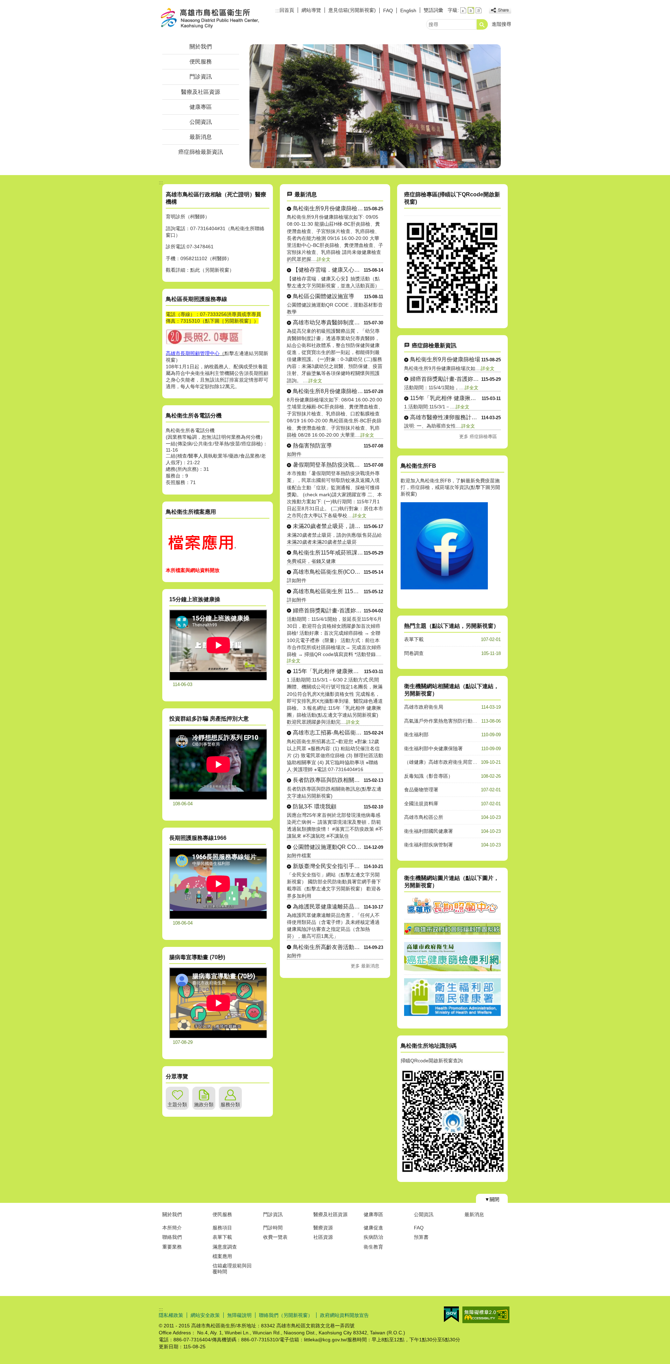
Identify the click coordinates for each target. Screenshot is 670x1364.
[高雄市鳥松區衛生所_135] (201, 560)
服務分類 (230, 1104)
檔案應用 (222, 1256)
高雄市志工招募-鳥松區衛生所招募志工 (328, 733)
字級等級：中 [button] (471, 10)
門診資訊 (200, 77)
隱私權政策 (171, 1315)
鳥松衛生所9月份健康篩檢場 (445, 359)
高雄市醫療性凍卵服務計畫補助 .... (445, 417)
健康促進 (373, 1227)
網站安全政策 (205, 1315)
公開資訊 (200, 122)
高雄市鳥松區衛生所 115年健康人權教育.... (328, 591)
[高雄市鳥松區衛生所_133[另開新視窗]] (204, 343)
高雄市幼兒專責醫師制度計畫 (328, 322)
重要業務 (172, 1247)
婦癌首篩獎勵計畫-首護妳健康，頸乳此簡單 (328, 610)
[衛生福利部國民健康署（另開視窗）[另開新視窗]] (452, 1014)
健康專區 (200, 107)
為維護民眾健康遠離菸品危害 (328, 907)
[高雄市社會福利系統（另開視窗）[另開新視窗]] (452, 933)
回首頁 (287, 10)
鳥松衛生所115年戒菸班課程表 (328, 553)
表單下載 (414, 639)
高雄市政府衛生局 (423, 707)
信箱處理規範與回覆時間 (232, 1268)
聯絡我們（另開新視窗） (286, 1315)
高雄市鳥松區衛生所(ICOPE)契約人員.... (328, 572)
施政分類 (204, 1104)
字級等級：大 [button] (479, 10)
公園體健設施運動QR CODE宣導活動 (328, 847)
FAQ (388, 10)
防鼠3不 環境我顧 (314, 806)
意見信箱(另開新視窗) (352, 10)
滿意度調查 (225, 1247)
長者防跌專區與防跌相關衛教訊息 (328, 780)
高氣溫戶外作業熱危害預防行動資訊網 (445, 721)
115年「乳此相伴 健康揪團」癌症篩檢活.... (328, 671)
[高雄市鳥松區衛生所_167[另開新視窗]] (444, 587)
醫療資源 (323, 1227)
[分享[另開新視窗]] (500, 10)
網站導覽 (311, 10)
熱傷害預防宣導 (312, 446)
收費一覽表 (275, 1237)
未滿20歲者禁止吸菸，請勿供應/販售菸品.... (328, 526)
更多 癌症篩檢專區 (478, 436)
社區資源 (323, 1237)
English (408, 10)
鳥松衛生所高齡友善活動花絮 (328, 947)
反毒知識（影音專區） (428, 776)
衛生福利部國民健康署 (428, 831)
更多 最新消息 (365, 966)
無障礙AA (485, 1314)
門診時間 (273, 1227)
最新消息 (200, 137)
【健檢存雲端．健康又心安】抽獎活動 (328, 270)
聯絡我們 (172, 1237)
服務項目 (222, 1227)
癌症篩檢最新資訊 (200, 152)
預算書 (421, 1237)
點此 (195, 270)
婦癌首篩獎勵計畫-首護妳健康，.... (445, 379)
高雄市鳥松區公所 (423, 817)
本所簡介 (172, 1227)
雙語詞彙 (433, 10)
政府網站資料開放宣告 (344, 1315)
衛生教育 (373, 1247)
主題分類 (177, 1104)
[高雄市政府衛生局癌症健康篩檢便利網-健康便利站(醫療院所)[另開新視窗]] (452, 314)
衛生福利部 (416, 734)
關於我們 (200, 47)
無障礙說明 (239, 1315)
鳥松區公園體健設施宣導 (323, 296)
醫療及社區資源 (200, 92)
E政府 (451, 1314)
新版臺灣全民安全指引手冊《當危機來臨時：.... (328, 866)
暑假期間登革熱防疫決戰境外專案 (328, 465)
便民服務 (200, 62)
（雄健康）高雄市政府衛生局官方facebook (451, 762)
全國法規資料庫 (421, 803)
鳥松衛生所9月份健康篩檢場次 (328, 208)
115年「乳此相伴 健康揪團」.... (446, 398)
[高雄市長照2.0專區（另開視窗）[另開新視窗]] (452, 914)
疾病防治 (373, 1237)
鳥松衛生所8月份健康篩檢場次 (328, 391)
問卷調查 (414, 653)
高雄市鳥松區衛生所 (218, 18)
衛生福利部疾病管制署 (428, 844)
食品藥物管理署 (421, 789)
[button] (482, 24)
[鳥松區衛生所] (375, 106)
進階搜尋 (501, 24)
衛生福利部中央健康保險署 (433, 748)
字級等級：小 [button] (463, 10)
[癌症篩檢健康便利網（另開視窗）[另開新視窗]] (452, 969)
